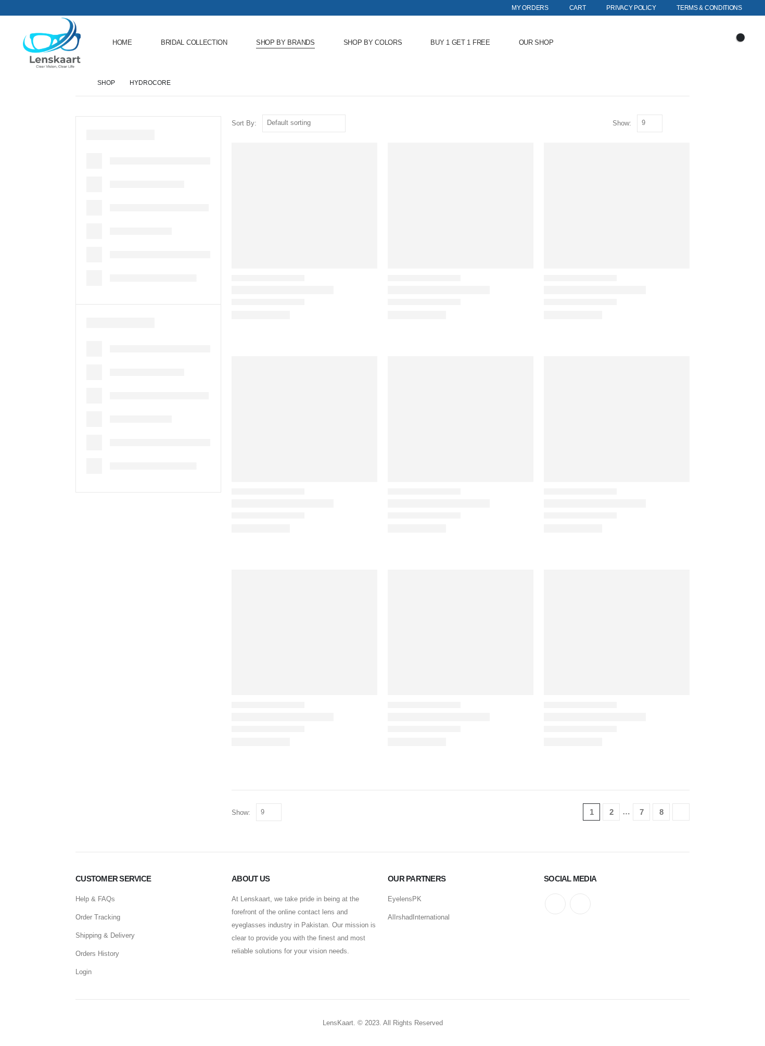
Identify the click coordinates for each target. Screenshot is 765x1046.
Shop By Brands (285, 42)
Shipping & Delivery (105, 935)
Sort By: (244, 123)
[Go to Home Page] (79, 83)
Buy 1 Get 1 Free (460, 42)
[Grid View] (673, 123)
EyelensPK (405, 899)
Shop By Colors (372, 42)
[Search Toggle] (675, 42)
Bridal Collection (194, 42)
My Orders (530, 7)
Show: (622, 123)
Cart (577, 7)
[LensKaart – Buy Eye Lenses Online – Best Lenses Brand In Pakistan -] (52, 43)
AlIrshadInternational (419, 917)
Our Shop (536, 42)
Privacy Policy (631, 7)
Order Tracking (97, 917)
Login (83, 972)
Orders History (97, 953)
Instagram (580, 903)
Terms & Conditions (709, 7)
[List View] (685, 123)
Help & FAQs (95, 899)
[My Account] (704, 43)
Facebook (555, 903)
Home (122, 42)
